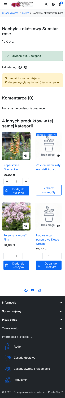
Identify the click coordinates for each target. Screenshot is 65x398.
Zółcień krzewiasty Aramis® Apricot (48, 167)
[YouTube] (33, 290)
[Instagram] (39, 290)
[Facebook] (26, 290)
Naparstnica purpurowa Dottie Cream (47, 239)
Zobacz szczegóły (48, 190)
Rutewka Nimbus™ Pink (15, 237)
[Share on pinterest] (25, 67)
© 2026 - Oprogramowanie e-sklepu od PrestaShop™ (32, 392)
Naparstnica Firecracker (11, 167)
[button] (46, 4)
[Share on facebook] (20, 67)
